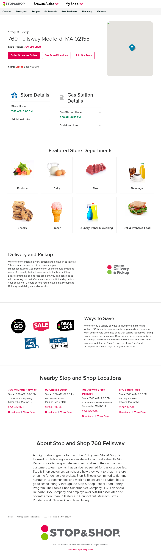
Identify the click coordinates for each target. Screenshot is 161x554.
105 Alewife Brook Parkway (93, 392)
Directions (14, 412)
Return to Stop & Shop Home (80, 549)
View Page (29, 412)
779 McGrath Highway (22, 389)
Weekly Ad (21, 11)
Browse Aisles (44, 4)
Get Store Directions (56, 55)
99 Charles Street (56, 389)
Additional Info (20, 119)
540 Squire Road (129, 389)
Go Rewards (50, 11)
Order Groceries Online (24, 55)
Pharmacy (87, 11)
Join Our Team (84, 55)
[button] (132, 47)
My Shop (72, 4)
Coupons (7, 11)
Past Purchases (69, 11)
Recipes (36, 11)
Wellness (101, 11)
